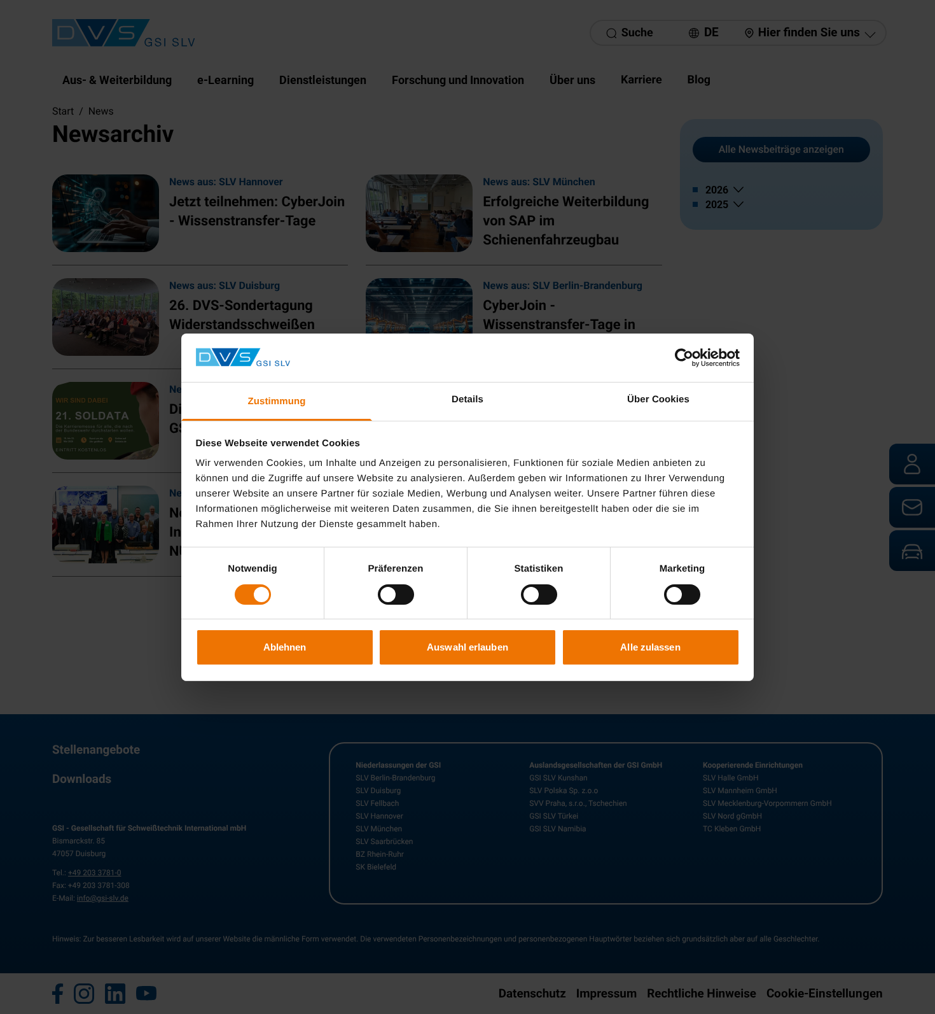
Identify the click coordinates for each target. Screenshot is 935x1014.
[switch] (396, 594)
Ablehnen (285, 647)
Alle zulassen (650, 647)
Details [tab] (467, 399)
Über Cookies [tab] (658, 399)
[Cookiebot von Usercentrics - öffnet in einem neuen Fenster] (684, 357)
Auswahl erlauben (467, 647)
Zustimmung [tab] (277, 401)
